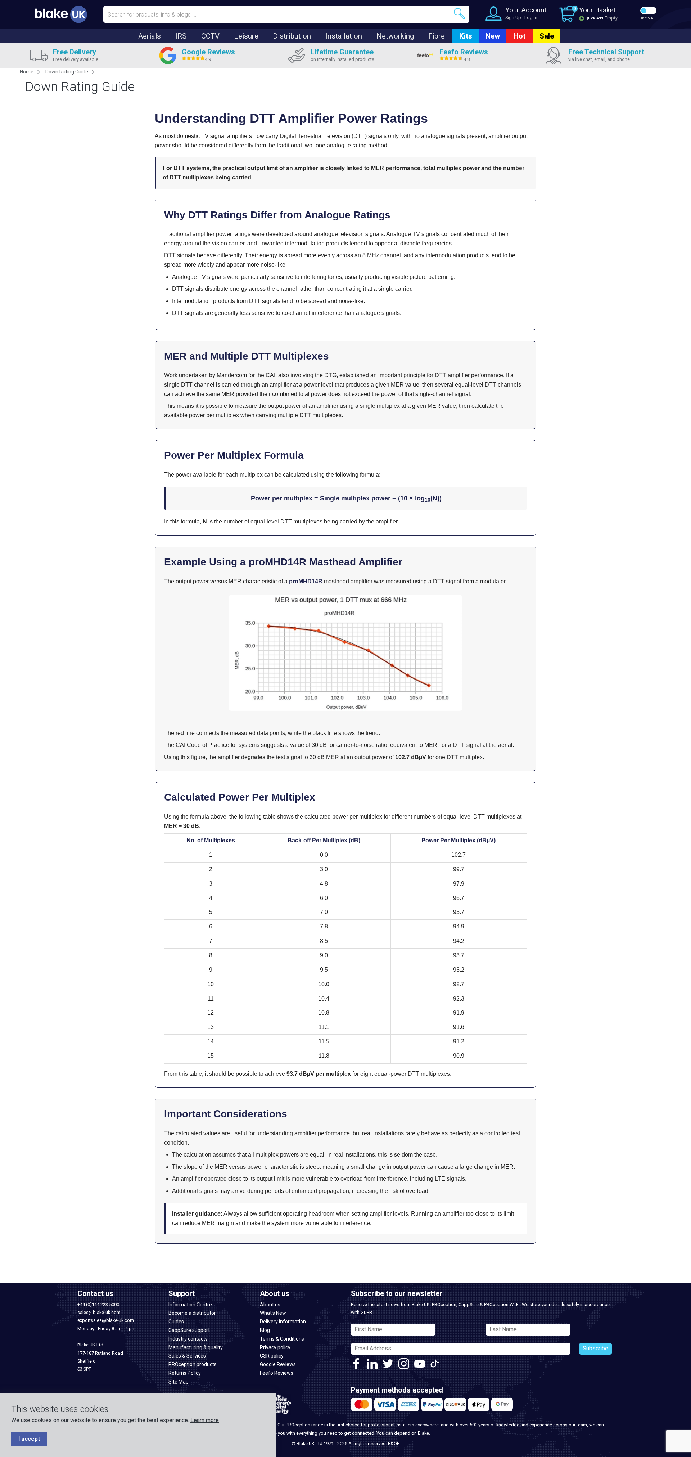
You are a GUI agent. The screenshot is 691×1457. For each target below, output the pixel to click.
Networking (395, 36)
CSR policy (272, 1356)
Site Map (178, 1382)
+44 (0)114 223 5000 (98, 1304)
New (492, 36)
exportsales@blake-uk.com (105, 1320)
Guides (176, 1321)
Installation (343, 36)
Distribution (292, 36)
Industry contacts (188, 1339)
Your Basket (597, 10)
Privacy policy (275, 1347)
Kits (465, 36)
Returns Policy (184, 1373)
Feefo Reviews (276, 1373)
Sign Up (513, 17)
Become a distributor (192, 1313)
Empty (611, 18)
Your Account (525, 10)
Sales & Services (187, 1356)
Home (26, 72)
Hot (519, 36)
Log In (530, 17)
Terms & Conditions (282, 1339)
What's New (273, 1313)
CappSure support (189, 1330)
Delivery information (283, 1321)
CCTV (210, 36)
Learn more (204, 1420)
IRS (181, 36)
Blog (265, 1330)
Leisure (246, 36)
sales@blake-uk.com (99, 1312)
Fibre (436, 36)
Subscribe (595, 1348)
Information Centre (190, 1304)
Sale (546, 36)
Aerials (149, 36)
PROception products (192, 1364)
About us (270, 1304)
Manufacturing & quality (195, 1347)
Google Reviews (278, 1364)
